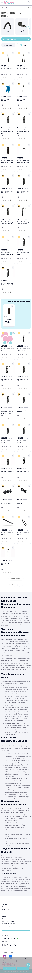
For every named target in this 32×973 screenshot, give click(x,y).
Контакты (4, 904)
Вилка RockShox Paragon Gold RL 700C (7, 253)
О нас (3, 907)
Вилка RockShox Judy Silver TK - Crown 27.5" (7, 161)
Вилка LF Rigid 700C (6, 68)
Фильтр (24, 45)
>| (20, 585)
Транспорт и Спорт (11, 8)
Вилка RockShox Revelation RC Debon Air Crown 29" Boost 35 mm (7, 412)
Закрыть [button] (27, 959)
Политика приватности (8, 923)
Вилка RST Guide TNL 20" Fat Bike (7, 533)
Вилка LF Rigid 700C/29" (5, 100)
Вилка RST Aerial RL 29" (7, 471)
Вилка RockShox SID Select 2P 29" (22, 410)
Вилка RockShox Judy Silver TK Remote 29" (23, 222)
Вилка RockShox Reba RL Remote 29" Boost (7, 284)
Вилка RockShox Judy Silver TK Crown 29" (7, 222)
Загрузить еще (15, 578)
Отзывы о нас (6, 909)
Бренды (4, 916)
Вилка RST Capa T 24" (23, 471)
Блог (3, 914)
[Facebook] (10, 957)
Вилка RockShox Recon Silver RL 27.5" (23, 349)
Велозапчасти (24, 8)
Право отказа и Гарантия (9, 921)
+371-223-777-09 (9, 938)
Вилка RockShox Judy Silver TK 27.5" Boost (23, 161)
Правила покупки (7, 926)
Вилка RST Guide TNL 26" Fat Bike (23, 533)
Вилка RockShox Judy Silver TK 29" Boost (7, 192)
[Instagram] (4, 957)
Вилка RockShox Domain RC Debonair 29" (7, 131)
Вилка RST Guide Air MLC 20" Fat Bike (7, 502)
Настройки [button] (9, 968)
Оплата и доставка (7, 919)
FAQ (3, 911)
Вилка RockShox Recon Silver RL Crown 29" (23, 380)
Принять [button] (23, 968)
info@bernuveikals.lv (11, 942)
